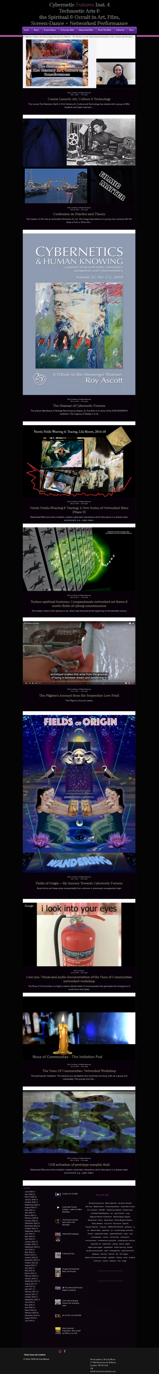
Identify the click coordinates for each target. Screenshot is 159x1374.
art (112, 1230)
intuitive (105, 1261)
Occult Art (108, 1224)
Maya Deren (108, 1220)
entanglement (115, 1251)
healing (119, 1257)
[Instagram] (60, 1351)
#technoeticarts (111, 1203)
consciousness (90, 1240)
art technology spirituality (123, 1230)
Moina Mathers (97, 1224)
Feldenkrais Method (114, 1210)
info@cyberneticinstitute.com (102, 1371)
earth (106, 1251)
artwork (90, 1234)
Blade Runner (99, 1207)
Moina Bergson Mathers (123, 1220)
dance (121, 1244)
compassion (124, 1237)
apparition (106, 1230)
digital (127, 1244)
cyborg (115, 1244)
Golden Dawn (128, 1210)
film (117, 1254)
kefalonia (113, 1261)
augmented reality (101, 1234)
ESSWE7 (102, 1210)
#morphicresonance (96, 1203)
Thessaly (103, 1227)
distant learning (120, 1247)
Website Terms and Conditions (35, 1354)
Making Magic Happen (121, 1217)
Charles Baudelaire (112, 1207)
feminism (104, 1254)
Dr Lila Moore (92, 1210)
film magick (124, 1254)
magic (124, 1261)
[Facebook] (65, 1351)
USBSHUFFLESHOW (115, 1227)
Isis (111, 1213)
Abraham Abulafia (125, 1203)
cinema (105, 1237)
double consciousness (94, 1251)
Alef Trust (88, 1207)
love (119, 1261)
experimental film (127, 1251)
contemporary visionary (126, 1240)
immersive (97, 1261)
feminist (111, 1254)
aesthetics (128, 1227)
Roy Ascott (117, 1224)
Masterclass (92, 1220)
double (129, 1247)
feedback (95, 1254)
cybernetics (106, 1244)
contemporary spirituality (107, 1240)
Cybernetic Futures (128, 1207)
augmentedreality (115, 1234)
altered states (96, 1230)
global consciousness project (96, 1257)
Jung (127, 1213)
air (88, 1230)
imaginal (132, 1257)
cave (131, 1234)
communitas (114, 1237)
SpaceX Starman (92, 1227)
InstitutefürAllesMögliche (100, 1213)
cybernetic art (95, 1244)
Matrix (100, 1220)
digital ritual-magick (95, 1247)
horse (125, 1257)
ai (134, 1227)
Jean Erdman (119, 1213)
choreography (96, 1237)
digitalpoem (108, 1247)
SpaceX (125, 1224)
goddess (111, 1257)
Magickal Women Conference (101, 1217)
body (126, 1234)
